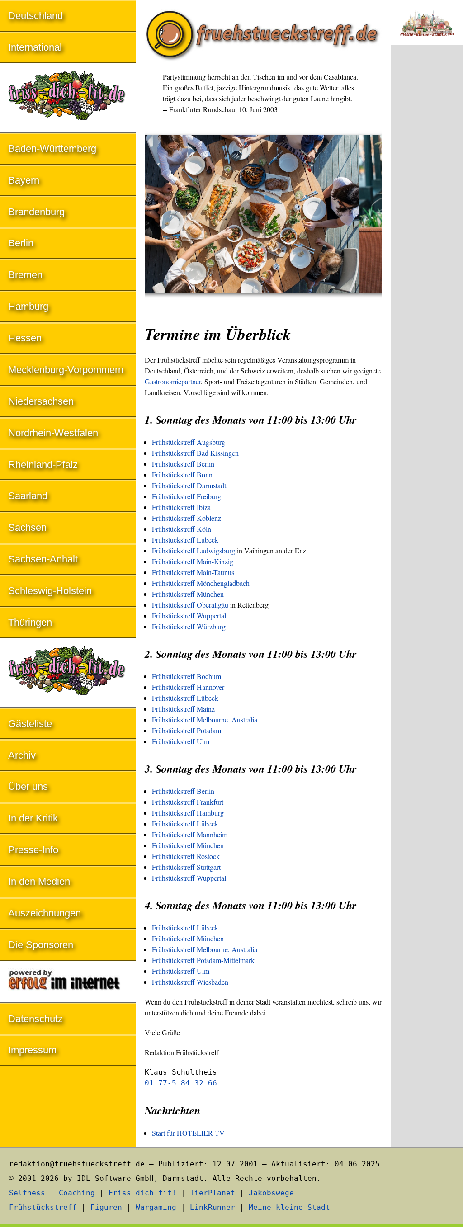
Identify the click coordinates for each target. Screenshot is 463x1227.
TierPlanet (212, 1193)
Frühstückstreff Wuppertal (189, 615)
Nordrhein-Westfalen (53, 433)
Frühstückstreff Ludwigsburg (193, 550)
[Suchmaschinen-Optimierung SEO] (68, 982)
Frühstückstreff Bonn (182, 474)
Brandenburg (36, 211)
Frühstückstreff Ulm (180, 741)
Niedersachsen (41, 401)
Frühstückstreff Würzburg (189, 626)
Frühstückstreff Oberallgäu (190, 604)
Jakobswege (271, 1193)
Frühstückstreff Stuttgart (186, 867)
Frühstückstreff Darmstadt (189, 485)
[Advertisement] (427, 201)
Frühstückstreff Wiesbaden (190, 981)
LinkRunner (212, 1207)
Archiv (22, 755)
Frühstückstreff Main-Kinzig (192, 561)
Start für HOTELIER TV (188, 1132)
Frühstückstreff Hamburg (188, 812)
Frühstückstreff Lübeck (185, 539)
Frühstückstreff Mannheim (189, 834)
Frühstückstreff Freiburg (186, 496)
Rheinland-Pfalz (43, 464)
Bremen (25, 274)
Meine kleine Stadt (289, 1207)
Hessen (25, 338)
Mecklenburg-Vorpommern (65, 369)
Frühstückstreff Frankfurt (187, 802)
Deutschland (35, 15)
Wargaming (156, 1207)
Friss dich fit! (142, 1193)
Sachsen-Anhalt (43, 559)
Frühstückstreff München (188, 594)
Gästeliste (30, 723)
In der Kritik (33, 818)
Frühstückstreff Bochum (186, 676)
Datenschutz (35, 1018)
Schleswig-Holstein (50, 590)
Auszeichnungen (44, 913)
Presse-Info (33, 849)
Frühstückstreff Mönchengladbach (201, 583)
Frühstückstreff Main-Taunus (193, 572)
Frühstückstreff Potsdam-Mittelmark (203, 960)
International (35, 47)
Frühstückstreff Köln (181, 528)
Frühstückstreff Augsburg (188, 442)
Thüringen (30, 622)
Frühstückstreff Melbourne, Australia (204, 719)
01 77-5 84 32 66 (181, 1083)
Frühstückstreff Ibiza (181, 507)
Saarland (27, 495)
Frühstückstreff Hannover (188, 687)
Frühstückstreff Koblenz (186, 518)
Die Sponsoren (40, 944)
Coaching (77, 1193)
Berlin (20, 243)
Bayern (23, 180)
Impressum (32, 1050)
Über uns (28, 786)
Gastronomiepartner (173, 381)
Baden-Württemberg (52, 148)
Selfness (27, 1193)
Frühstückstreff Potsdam (186, 730)
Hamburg (28, 306)
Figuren (106, 1207)
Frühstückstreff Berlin (183, 463)
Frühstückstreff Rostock (186, 856)
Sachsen (27, 527)
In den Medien (39, 881)
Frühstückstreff (43, 1207)
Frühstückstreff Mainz (183, 708)
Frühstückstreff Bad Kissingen (195, 453)
